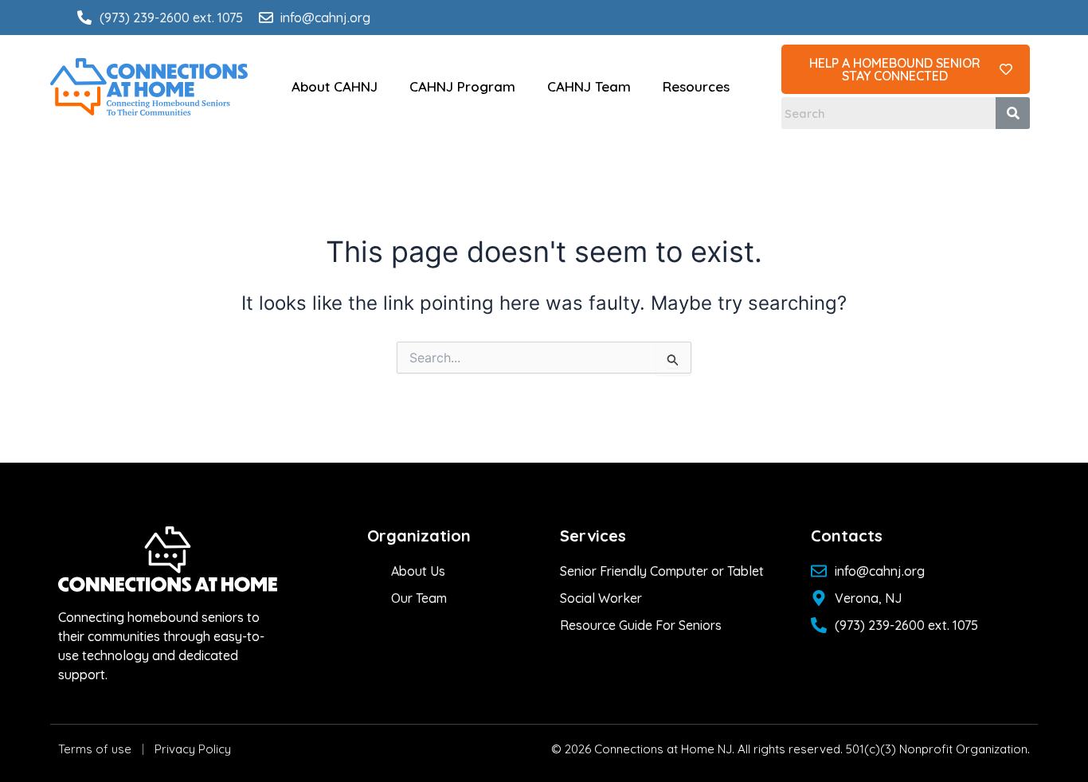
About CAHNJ (335, 87)
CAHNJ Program (462, 87)
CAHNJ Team (589, 87)
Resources (696, 87)
